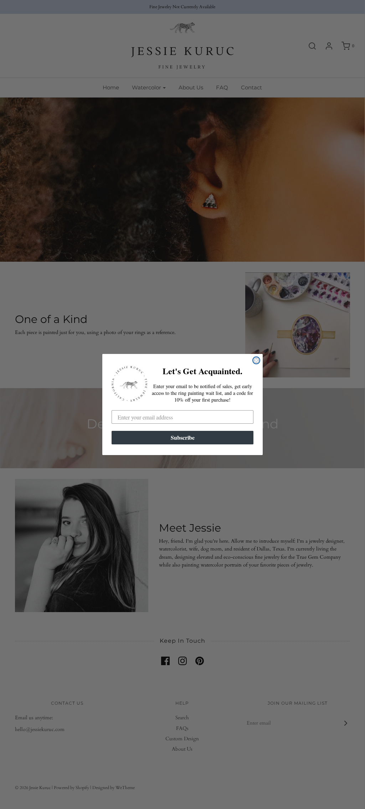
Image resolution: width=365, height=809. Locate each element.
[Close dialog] (256, 360)
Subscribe (183, 437)
